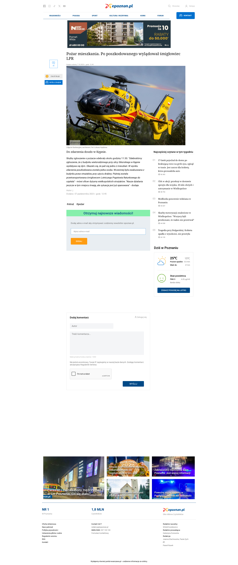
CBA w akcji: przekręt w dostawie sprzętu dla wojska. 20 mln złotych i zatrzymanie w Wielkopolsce (176, 185)
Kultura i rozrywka (118, 15)
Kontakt (188, 15)
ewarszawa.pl (115, 561)
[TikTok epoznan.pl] (54, 6)
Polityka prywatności (50, 530)
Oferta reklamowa (49, 524)
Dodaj (79, 241)
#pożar (80, 204)
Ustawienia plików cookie (52, 533)
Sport (95, 15)
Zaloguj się (142, 317)
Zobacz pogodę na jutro (173, 290)
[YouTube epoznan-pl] (64, 6)
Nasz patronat (47, 527)
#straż (70, 204)
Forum (160, 15)
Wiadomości (55, 15)
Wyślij (133, 383)
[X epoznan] (59, 6)
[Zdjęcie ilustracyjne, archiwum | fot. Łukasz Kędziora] (108, 105)
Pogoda (76, 15)
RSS (43, 539)
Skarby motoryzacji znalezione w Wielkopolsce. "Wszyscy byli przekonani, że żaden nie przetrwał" (176, 216)
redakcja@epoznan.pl (99, 527)
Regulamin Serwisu (88, 364)
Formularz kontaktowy (100, 533)
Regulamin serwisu (49, 536)
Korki (142, 15)
